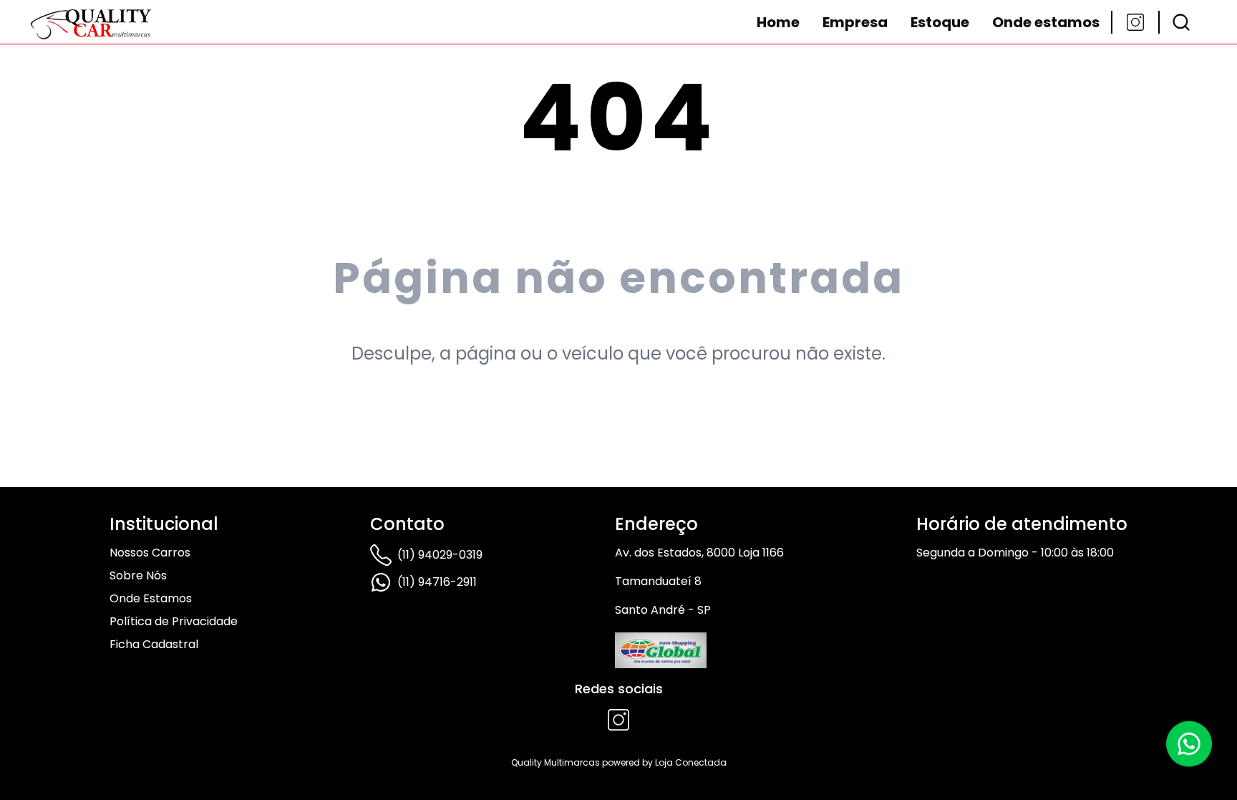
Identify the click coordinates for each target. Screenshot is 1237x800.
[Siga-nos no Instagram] (1135, 22)
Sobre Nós (138, 575)
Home (778, 22)
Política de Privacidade (174, 621)
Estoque (940, 22)
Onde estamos (1046, 22)
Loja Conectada (691, 762)
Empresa (855, 22)
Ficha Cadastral (154, 644)
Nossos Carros (150, 552)
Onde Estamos (151, 598)
